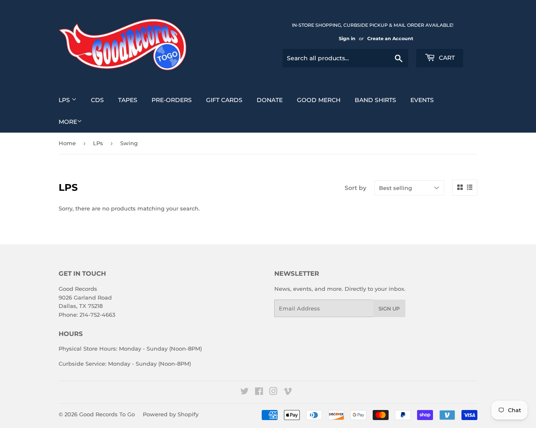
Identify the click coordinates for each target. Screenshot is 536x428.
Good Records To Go (107, 414)
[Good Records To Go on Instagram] (273, 392)
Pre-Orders (172, 100)
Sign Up (389, 308)
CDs (97, 100)
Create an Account (390, 38)
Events (422, 100)
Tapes (127, 100)
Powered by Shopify (170, 414)
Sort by (355, 188)
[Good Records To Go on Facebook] (259, 392)
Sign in (347, 38)
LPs (65, 100)
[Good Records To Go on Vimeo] (287, 392)
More (68, 122)
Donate (270, 100)
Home (67, 143)
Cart (446, 58)
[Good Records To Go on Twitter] (244, 392)
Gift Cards (224, 100)
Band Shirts (375, 100)
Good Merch (318, 100)
